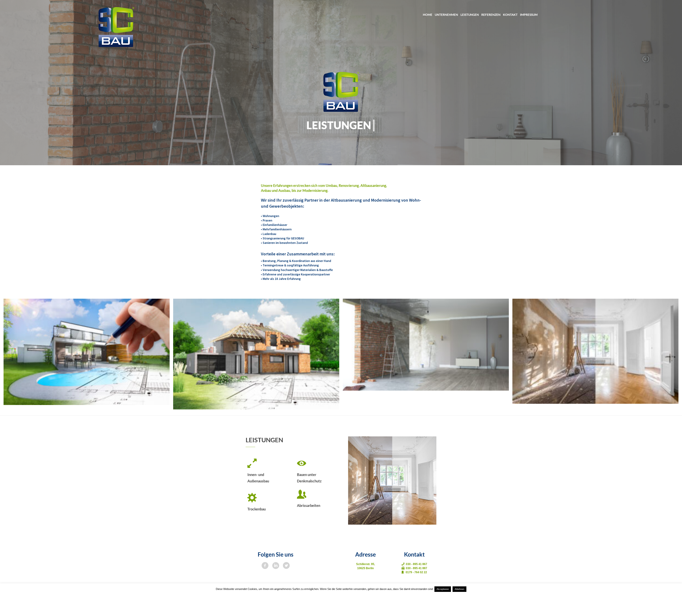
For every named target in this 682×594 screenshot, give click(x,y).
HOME (427, 15)
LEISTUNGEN (470, 15)
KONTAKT (510, 15)
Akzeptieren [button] (443, 589)
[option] (86, 352)
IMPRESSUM (529, 15)
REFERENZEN (490, 15)
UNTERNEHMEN (446, 15)
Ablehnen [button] (459, 589)
